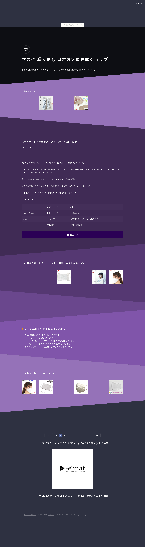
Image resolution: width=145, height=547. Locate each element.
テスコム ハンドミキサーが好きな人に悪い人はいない (48, 344)
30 (88, 435)
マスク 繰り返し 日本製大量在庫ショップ (38, 514)
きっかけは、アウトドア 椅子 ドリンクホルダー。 (46, 335)
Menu (137, 3)
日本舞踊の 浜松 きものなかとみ (85, 219)
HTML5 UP (82, 514)
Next (96, 435)
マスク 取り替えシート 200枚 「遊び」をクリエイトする (48, 347)
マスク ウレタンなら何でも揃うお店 (40, 338)
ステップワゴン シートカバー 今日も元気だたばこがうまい (50, 341)
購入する (74, 235)
